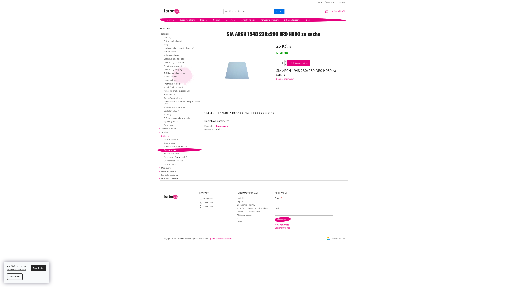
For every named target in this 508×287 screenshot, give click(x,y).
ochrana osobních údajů (16, 269)
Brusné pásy (169, 143)
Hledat (279, 11)
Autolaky (167, 37)
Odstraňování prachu (173, 160)
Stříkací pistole (170, 76)
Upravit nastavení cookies (220, 238)
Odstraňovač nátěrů (173, 98)
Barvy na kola (170, 51)
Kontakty (241, 198)
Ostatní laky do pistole (174, 62)
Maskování (166, 168)
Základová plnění (168, 128)
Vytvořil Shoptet (339, 238)
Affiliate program (244, 215)
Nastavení (14, 276)
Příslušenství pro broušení (175, 146)
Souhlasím (38, 268)
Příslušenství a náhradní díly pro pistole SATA (182, 102)
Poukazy (167, 114)
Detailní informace (284, 79)
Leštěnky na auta (168, 171)
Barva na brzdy (170, 80)
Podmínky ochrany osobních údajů (252, 208)
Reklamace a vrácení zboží (248, 211)
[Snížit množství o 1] (285, 64)
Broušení (165, 136)
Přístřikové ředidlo (172, 84)
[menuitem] (170, 20)
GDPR (239, 221)
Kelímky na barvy (171, 55)
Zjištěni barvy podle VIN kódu (177, 118)
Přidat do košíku (300, 63)
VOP (239, 218)
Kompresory (169, 94)
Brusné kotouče (171, 139)
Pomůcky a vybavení (173, 66)
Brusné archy (170, 150)
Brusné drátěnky (171, 153)
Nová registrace (282, 224)
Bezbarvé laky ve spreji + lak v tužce (180, 48)
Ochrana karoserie (169, 178)
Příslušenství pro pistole (174, 107)
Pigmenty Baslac (171, 121)
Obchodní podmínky (246, 205)
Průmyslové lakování (173, 41)
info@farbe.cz (209, 198)
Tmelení (164, 132)
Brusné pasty (170, 164)
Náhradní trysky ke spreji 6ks (177, 91)
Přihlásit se (283, 219)
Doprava (240, 201)
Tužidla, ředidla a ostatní (175, 73)
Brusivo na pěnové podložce (176, 157)
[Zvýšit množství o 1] (285, 61)
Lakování (165, 34)
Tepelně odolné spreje (174, 87)
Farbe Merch (169, 125)
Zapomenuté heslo (283, 228)
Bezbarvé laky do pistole (174, 59)
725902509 (208, 202)
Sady (166, 44)
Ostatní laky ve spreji (173, 69)
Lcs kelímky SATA (171, 111)
